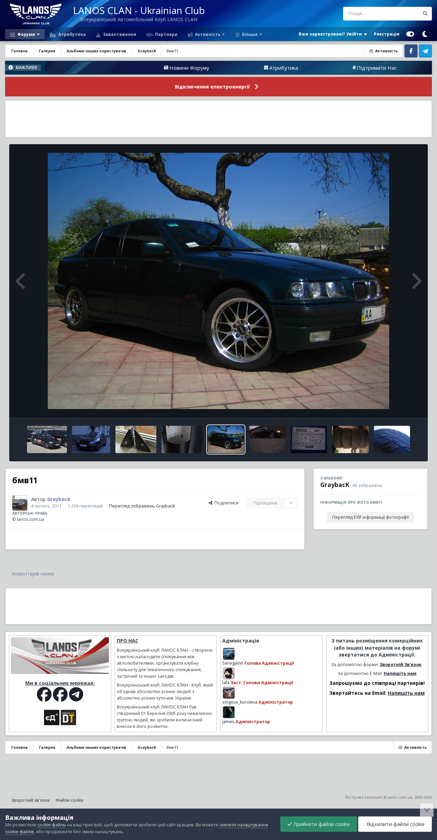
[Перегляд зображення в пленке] (135, 439)
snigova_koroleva (239, 702)
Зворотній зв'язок (30, 800)
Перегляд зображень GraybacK (142, 506)
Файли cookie (70, 800)
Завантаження (119, 34)
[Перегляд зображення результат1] (47, 439)
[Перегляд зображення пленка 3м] (181, 439)
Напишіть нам (400, 673)
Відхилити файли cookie (395, 824)
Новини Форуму (146, 67)
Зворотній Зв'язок (401, 664)
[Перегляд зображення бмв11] (226, 439)
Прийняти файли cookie (321, 824)
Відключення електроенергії (212, 86)
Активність (207, 34)
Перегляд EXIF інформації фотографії (370, 517)
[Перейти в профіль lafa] (229, 673)
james (228, 721)
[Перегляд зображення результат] (91, 439)
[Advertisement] (218, 119)
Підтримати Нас (333, 67)
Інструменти (399, 405)
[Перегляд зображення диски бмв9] (309, 439)
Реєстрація (386, 34)
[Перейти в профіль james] (229, 712)
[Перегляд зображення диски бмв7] (350, 439)
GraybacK (334, 484)
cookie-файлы (52, 825)
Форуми (25, 34)
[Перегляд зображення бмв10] (267, 439)
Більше (250, 34)
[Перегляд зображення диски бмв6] (392, 439)
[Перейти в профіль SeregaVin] (229, 654)
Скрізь (404, 13)
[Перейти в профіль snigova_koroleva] (229, 693)
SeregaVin (232, 663)
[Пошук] (425, 14)
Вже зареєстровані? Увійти (331, 34)
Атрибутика (71, 34)
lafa (225, 683)
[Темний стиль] (425, 34)
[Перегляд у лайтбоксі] (218, 281)
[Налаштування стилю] (410, 34)
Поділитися (225, 503)
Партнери (166, 34)
